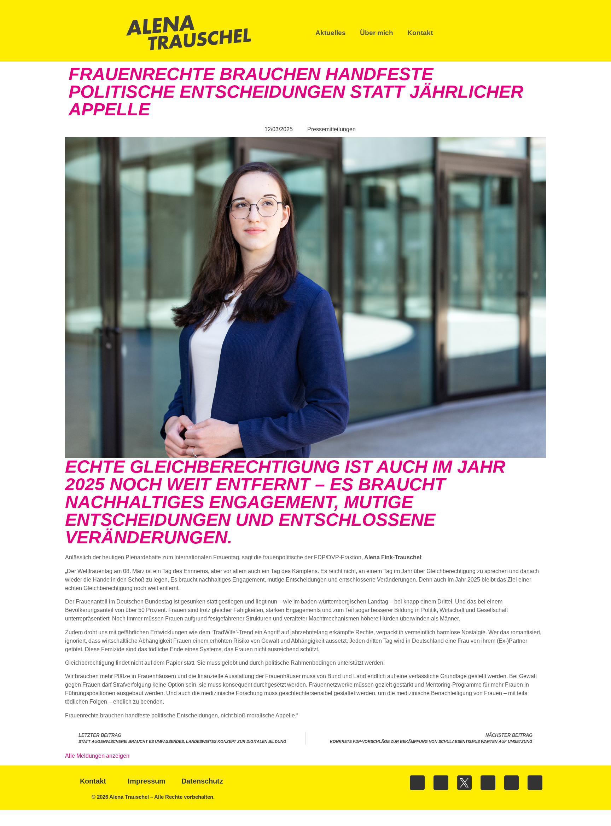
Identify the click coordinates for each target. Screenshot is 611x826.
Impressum (146, 781)
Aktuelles (330, 32)
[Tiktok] (535, 782)
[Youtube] (511, 782)
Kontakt (420, 32)
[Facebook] (417, 782)
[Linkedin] (488, 782)
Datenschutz (202, 781)
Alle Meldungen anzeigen (97, 756)
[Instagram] (440, 782)
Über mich (376, 32)
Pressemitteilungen (331, 129)
